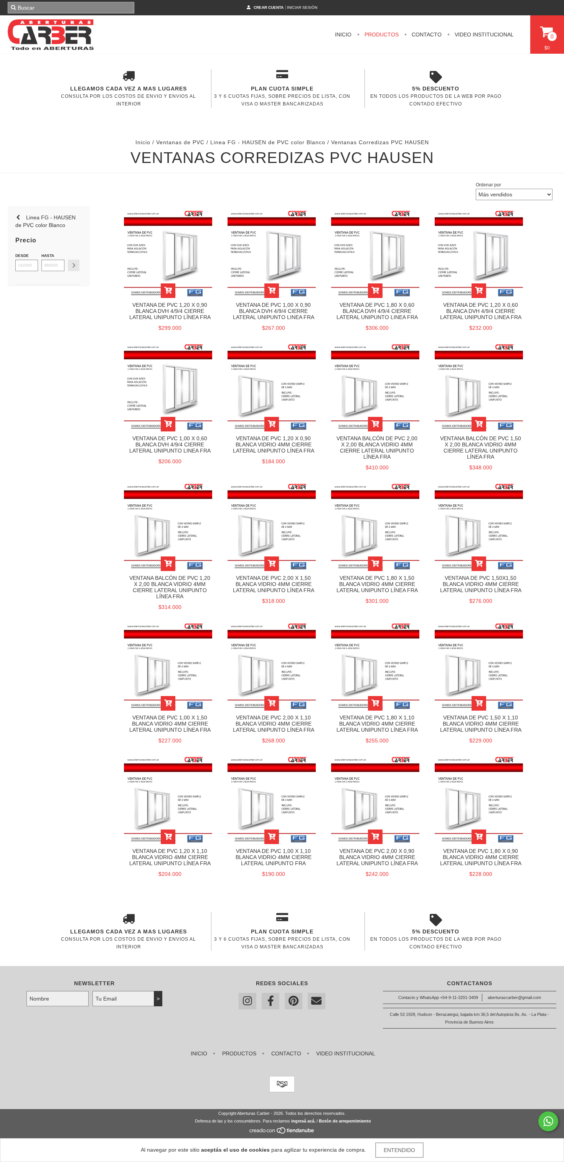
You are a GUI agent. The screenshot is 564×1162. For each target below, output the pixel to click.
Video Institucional (483, 34)
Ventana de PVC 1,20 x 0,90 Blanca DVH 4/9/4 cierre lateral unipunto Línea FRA (170, 311)
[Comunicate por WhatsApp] (548, 1121)
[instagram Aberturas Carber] (247, 1001)
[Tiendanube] (282, 1132)
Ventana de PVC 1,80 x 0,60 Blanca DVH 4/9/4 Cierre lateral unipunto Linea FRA (377, 311)
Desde (22, 255)
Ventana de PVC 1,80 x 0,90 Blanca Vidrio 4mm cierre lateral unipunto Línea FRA (480, 857)
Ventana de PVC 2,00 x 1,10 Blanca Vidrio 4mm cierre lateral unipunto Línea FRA (273, 723)
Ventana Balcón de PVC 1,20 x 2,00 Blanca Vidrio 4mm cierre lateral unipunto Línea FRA (169, 587)
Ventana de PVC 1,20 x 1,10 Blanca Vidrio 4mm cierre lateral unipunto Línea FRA (170, 857)
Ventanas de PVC (180, 142)
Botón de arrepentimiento (345, 1121)
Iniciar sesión (302, 7)
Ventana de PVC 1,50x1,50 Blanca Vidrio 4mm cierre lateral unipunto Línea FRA (480, 584)
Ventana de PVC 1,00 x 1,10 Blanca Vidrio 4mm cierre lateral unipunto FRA (274, 857)
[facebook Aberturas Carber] (270, 1001)
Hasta (47, 255)
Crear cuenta (269, 7)
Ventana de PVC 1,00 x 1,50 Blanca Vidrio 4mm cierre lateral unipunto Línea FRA (170, 723)
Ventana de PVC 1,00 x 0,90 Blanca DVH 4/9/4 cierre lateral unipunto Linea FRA (273, 311)
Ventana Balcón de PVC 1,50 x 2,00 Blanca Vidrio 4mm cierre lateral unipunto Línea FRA (480, 447)
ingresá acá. (303, 1121)
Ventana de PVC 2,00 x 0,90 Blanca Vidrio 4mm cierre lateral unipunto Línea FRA (377, 857)
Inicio (343, 34)
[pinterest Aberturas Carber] (293, 1001)
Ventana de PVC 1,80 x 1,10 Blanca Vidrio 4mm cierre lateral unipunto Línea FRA (377, 723)
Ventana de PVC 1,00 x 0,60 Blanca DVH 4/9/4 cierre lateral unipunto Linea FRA (170, 444)
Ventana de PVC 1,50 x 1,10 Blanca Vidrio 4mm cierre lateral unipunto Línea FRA (480, 723)
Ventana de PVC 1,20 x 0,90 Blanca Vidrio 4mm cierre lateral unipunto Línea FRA (273, 444)
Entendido (399, 1150)
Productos (381, 34)
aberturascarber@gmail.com (514, 997)
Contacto (426, 34)
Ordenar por (488, 185)
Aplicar (73, 265)
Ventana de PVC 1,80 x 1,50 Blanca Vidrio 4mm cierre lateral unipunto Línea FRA (377, 584)
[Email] (316, 1001)
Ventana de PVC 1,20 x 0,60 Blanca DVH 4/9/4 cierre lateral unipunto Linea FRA (480, 311)
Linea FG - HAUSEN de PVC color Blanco (267, 142)
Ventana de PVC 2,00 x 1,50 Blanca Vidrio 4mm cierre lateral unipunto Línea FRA (273, 584)
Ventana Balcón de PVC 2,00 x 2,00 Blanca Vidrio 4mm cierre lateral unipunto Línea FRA (376, 447)
